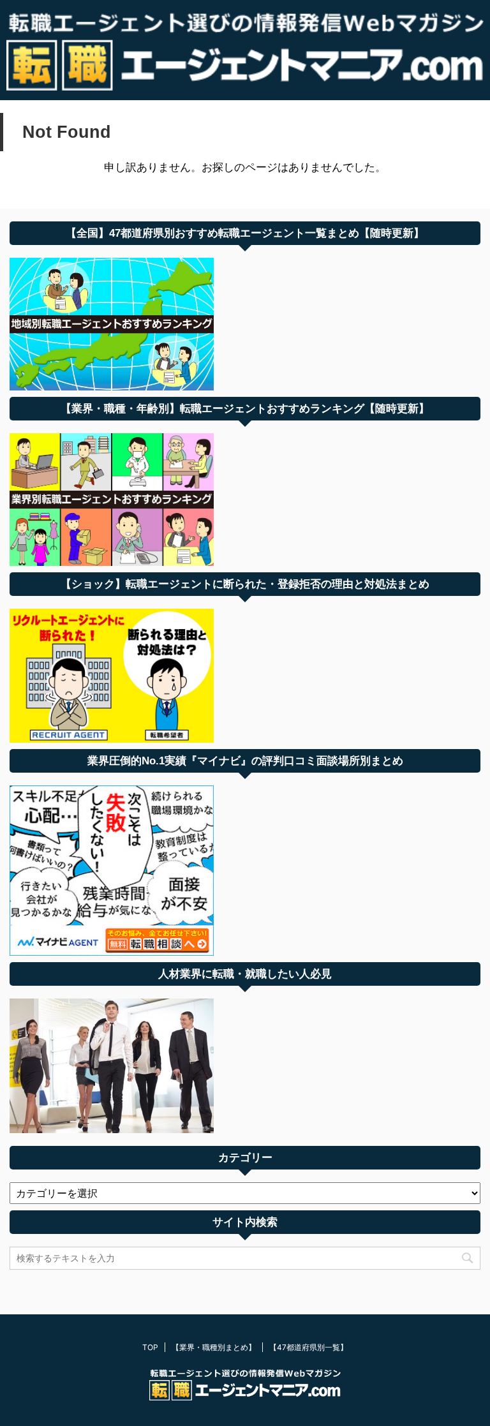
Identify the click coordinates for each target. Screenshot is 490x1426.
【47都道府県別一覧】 (308, 1347)
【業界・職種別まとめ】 (214, 1347)
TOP (150, 1347)
